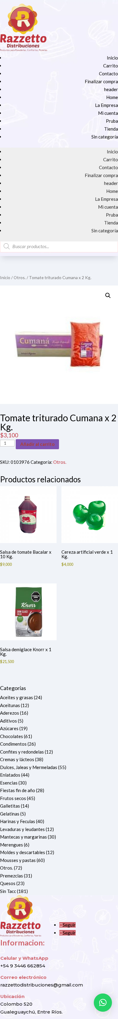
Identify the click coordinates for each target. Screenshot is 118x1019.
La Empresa (106, 105)
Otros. (20, 277)
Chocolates (11, 736)
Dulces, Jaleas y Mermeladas (28, 767)
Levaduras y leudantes (22, 829)
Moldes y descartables (22, 852)
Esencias (9, 782)
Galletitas (10, 806)
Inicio (112, 57)
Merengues (11, 844)
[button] (108, 295)
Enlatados (10, 775)
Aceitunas (10, 705)
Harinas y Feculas (17, 821)
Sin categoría (104, 136)
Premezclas (11, 875)
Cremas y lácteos (17, 759)
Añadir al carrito (37, 444)
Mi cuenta (108, 113)
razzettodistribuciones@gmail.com (41, 985)
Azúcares (9, 728)
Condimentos (13, 744)
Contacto (108, 73)
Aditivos (8, 720)
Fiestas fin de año (17, 790)
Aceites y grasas (16, 697)
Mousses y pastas (18, 860)
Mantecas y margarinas (23, 836)
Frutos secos (13, 798)
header (111, 89)
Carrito (110, 65)
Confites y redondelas (22, 751)
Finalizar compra (101, 81)
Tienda (111, 129)
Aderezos (9, 713)
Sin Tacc (8, 891)
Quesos (7, 883)
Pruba (112, 121)
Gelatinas (9, 813)
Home (112, 97)
